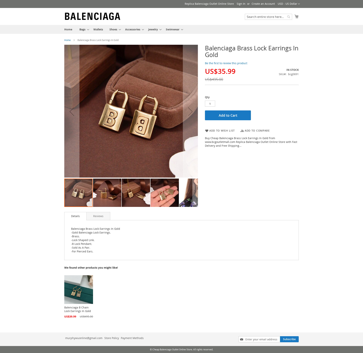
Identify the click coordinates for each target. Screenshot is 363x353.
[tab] (75, 216)
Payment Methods (132, 338)
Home (67, 40)
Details (75, 216)
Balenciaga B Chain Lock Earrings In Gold (77, 309)
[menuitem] (68, 29)
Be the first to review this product (226, 63)
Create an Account (263, 3)
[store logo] (92, 16)
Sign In (241, 3)
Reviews (98, 216)
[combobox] (268, 17)
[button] (289, 4)
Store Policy (111, 338)
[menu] (181, 29)
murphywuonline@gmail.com (83, 338)
